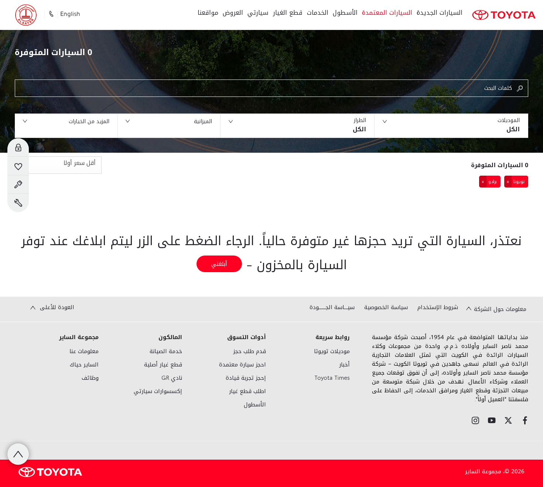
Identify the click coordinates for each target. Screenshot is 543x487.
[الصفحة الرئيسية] (504, 15)
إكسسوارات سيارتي (158, 391)
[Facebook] (524, 420)
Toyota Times (332, 378)
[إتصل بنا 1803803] (50, 15)
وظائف (90, 378)
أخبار (344, 364)
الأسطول (255, 404)
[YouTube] (491, 420)
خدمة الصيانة (166, 351)
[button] (452, 126)
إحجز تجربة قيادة (246, 378)
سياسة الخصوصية (386, 307)
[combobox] (58, 165)
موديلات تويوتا (332, 351)
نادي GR (171, 378)
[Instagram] (475, 420)
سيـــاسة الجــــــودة (332, 307)
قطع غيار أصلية (163, 364)
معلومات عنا (84, 351)
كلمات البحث (498, 88)
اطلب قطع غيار (247, 391)
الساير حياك (84, 364)
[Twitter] (508, 420)
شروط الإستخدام (437, 307)
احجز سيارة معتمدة (242, 364)
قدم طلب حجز (249, 351)
